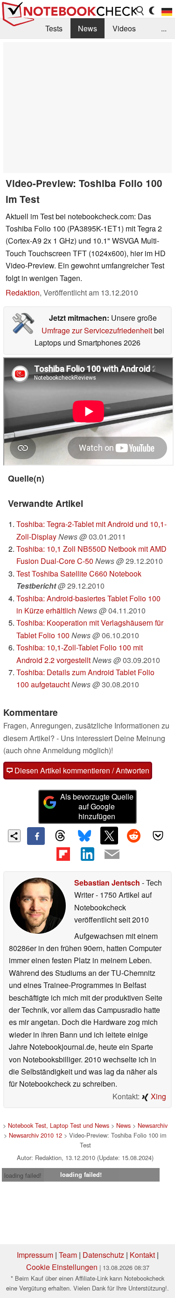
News (87, 28)
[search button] (140, 10)
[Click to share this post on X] (109, 835)
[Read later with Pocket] (158, 835)
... (164, 28)
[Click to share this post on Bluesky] (84, 836)
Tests (54, 28)
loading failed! (23, 1175)
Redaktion (23, 292)
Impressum (35, 1254)
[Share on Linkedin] (87, 854)
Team (68, 1254)
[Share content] (14, 835)
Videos (124, 28)
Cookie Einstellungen (62, 1267)
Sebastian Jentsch (107, 882)
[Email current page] (112, 855)
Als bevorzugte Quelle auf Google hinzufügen (96, 806)
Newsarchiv (153, 1125)
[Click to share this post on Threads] (60, 836)
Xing (157, 1096)
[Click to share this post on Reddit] (133, 835)
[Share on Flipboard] (63, 854)
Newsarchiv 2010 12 (35, 1135)
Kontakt (142, 1254)
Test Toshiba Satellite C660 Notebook (78, 573)
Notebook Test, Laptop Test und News (58, 1125)
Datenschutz (103, 1254)
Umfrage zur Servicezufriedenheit (97, 330)
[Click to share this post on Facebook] (36, 836)
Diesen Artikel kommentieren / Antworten (81, 770)
